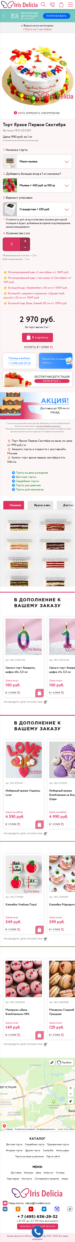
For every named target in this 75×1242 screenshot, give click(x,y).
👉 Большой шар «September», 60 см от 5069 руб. (36, 288)
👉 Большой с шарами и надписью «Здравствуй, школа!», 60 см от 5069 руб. (34, 295)
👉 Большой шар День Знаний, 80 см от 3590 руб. (35, 303)
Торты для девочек (28, 485)
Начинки (15, 505)
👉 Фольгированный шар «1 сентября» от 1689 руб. (36, 272)
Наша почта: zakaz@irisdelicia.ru (29, 1203)
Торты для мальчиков (30, 489)
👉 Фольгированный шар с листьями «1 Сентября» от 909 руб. (37, 280)
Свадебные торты (27, 481)
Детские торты (26, 477)
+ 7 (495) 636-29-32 (37, 1216)
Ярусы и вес (42, 505)
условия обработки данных (48, 426)
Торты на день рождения (32, 473)
